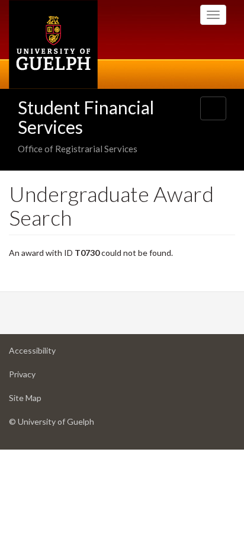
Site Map (44, 401)
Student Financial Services (86, 117)
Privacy (41, 377)
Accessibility (51, 354)
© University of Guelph (51, 421)
